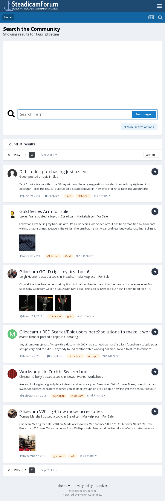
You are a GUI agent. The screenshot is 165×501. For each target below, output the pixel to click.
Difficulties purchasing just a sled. (53, 171)
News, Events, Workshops (85, 377)
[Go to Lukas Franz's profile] (12, 213)
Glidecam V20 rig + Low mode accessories (61, 411)
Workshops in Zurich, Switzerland (53, 372)
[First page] (9, 155)
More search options (140, 127)
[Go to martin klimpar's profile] (12, 334)
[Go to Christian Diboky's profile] (12, 374)
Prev (17, 155)
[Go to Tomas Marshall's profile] (12, 413)
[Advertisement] (82, 77)
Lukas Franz (27, 216)
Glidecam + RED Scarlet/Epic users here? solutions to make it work (86, 332)
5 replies (56, 356)
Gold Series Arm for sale (43, 211)
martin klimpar (29, 337)
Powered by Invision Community (82, 494)
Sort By (150, 154)
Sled (55, 176)
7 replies (53, 196)
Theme (62, 486)
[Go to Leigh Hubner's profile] (12, 274)
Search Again (144, 114)
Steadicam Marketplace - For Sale (84, 216)
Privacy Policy (83, 486)
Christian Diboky (30, 377)
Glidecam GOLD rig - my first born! (54, 271)
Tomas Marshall (30, 416)
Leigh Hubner (28, 276)
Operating (71, 337)
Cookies (102, 486)
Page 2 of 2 (48, 155)
